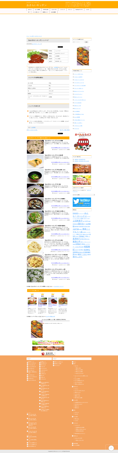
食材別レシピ (45, 12)
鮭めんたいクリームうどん (79, 91)
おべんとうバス (82, 132)
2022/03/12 (54, 235)
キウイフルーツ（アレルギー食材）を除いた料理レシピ (33, 424)
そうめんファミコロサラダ (79, 79)
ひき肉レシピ (43, 373)
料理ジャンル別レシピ (59, 361)
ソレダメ (87, 9)
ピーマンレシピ (44, 368)
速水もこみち (77, 257)
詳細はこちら (59, 323)
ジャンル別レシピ (36, 12)
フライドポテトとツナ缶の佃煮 (80, 85)
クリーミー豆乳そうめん (78, 74)
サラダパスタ (76, 128)
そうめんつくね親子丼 (78, 76)
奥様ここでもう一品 (79, 440)
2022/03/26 (55, 149)
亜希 (83, 221)
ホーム (28, 36)
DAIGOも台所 (45, 9)
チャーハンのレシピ (32, 362)
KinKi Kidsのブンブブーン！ (80, 433)
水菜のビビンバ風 (77, 105)
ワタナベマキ (86, 218)
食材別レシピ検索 (58, 363)
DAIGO (75, 213)
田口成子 (81, 247)
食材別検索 (76, 443)
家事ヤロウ (77, 407)
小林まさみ (79, 234)
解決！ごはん (82, 254)
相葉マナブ (77, 405)
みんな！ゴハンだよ (79, 373)
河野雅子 (78, 244)
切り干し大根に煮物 (64, 130)
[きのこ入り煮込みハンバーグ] (52, 303)
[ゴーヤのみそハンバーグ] (63, 303)
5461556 (84, 134)
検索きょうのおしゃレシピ (85, 241)
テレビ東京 (76, 416)
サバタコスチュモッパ (78, 94)
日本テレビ (76, 386)
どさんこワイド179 (78, 438)
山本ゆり (77, 236)
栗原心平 (76, 241)
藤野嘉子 (76, 254)
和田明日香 (75, 224)
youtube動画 (53, 12)
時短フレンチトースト (78, 97)
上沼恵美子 (78, 221)
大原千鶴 (68, 279)
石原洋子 (76, 249)
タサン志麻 (80, 218)
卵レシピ (42, 375)
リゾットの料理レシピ (33, 444)
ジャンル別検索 (76, 445)
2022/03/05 (55, 279)
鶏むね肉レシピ (44, 362)
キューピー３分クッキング (80, 390)
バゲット (76, 388)
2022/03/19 (55, 207)
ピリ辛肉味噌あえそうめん (79, 114)
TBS (74, 410)
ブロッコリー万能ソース (78, 88)
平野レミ (87, 236)
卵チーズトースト (77, 108)
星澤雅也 (82, 239)
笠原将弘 (87, 250)
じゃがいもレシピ (44, 370)
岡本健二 (82, 236)
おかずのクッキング (38, 36)
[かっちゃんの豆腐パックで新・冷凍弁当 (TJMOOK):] (36, 329)
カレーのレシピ (31, 370)
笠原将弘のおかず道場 (80, 252)
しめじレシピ (43, 378)
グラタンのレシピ (32, 364)
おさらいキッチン (37, 5)
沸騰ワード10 (77, 395)
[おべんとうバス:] (83, 142)
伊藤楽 (89, 221)
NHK (74, 363)
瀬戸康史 (77, 247)
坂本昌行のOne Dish (84, 226)
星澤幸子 (76, 239)
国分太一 (82, 224)
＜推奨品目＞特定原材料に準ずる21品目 (81, 161)
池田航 (74, 244)
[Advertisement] (59, 24)
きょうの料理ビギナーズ (79, 380)
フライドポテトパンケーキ (79, 82)
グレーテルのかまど (78, 382)
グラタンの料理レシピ (33, 442)
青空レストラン (78, 392)
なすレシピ (43, 366)
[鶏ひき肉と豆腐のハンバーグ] (42, 303)
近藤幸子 (89, 254)
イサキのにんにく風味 (78, 125)
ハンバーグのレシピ (50, 316)
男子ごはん (77, 418)
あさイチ (30, 9)
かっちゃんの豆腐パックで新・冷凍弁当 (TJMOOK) (54, 319)
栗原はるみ (86, 239)
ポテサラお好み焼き (77, 102)
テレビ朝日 (32, 36)
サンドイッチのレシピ (33, 376)
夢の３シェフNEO (79, 369)
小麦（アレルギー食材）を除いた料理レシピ (33, 419)
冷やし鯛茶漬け (77, 111)
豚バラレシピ (43, 364)
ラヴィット (70, 9)
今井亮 (86, 221)
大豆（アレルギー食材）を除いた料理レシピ (33, 428)
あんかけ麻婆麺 (77, 117)
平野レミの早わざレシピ (79, 384)
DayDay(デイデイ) (79, 9)
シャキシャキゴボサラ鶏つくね (80, 99)
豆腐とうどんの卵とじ (78, 122)
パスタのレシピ (31, 374)
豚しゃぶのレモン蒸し (32, 130)
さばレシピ (43, 371)
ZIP (28, 12)
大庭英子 (80, 229)
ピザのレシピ (31, 378)
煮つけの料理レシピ (32, 446)
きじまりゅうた (81, 213)
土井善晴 (56, 67)
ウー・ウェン (67, 235)
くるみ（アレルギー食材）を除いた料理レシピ (33, 432)
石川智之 (81, 250)
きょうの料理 (37, 9)
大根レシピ (43, 377)
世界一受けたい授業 (78, 397)
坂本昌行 (77, 226)
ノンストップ (62, 9)
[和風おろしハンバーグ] (32, 303)
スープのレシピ (31, 368)
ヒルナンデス (54, 9)
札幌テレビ (76, 435)
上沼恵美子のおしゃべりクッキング (81, 402)
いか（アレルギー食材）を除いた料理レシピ (33, 415)
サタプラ (76, 414)
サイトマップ (57, 365)
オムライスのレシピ (32, 380)
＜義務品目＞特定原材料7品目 (79, 159)
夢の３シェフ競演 (79, 371)
